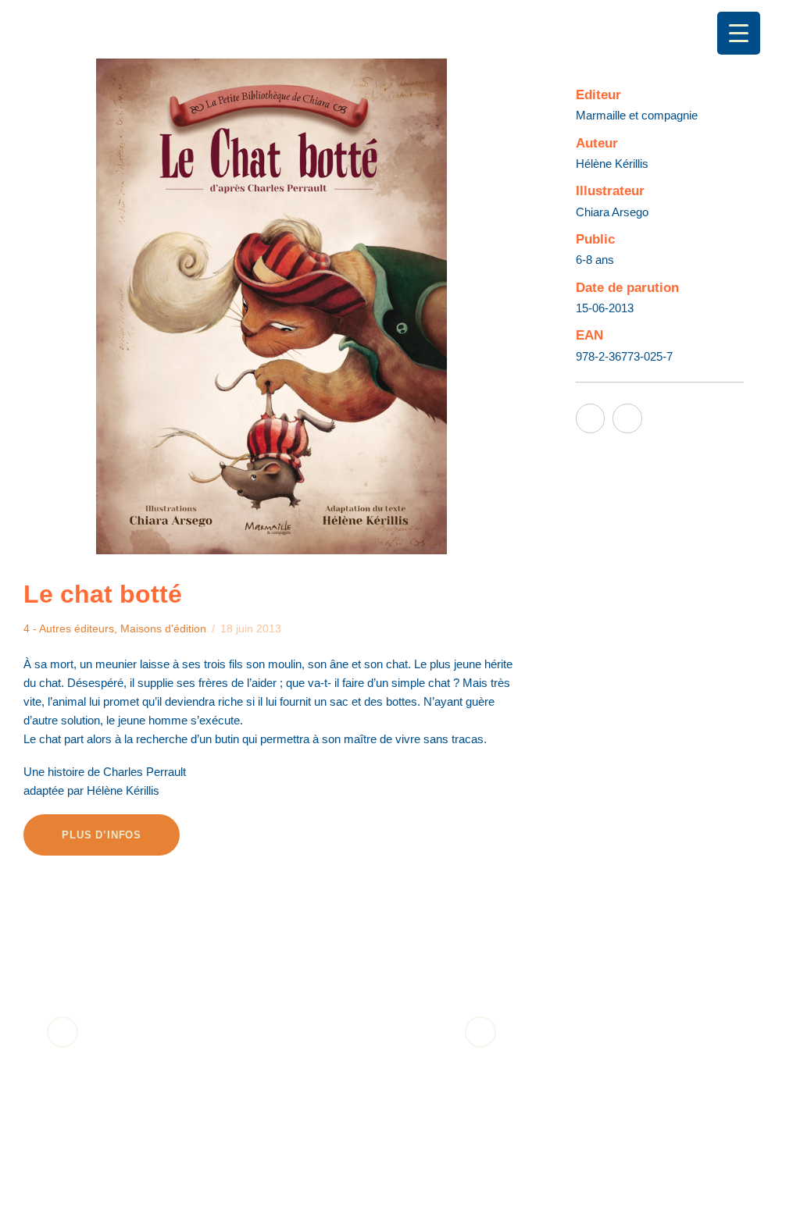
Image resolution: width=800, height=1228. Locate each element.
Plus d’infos (101, 835)
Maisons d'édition (163, 628)
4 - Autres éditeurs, (71, 628)
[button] (62, 1032)
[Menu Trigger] (738, 33)
